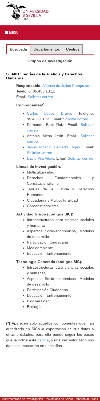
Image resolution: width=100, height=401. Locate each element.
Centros (72, 49)
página (43, 340)
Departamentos (47, 49)
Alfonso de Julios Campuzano (67, 85)
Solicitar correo (40, 97)
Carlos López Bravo (49, 113)
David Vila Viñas (40, 158)
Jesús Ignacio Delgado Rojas (53, 147)
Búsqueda (18, 49)
